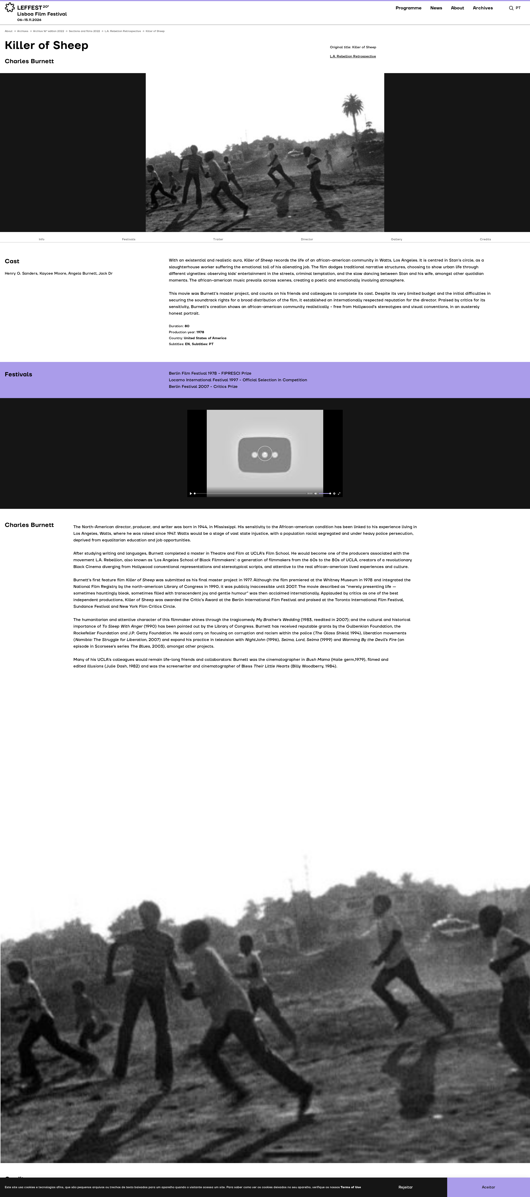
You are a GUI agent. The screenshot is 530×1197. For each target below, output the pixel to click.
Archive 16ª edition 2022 (48, 31)
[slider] (250, 493)
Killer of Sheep (155, 31)
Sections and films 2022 (84, 31)
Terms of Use (351, 1187)
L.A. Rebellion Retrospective (123, 31)
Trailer (218, 239)
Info (41, 239)
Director (307, 239)
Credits (485, 239)
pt (518, 8)
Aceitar (488, 1187)
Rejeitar (406, 1187)
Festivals (129, 239)
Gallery (396, 239)
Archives (22, 31)
